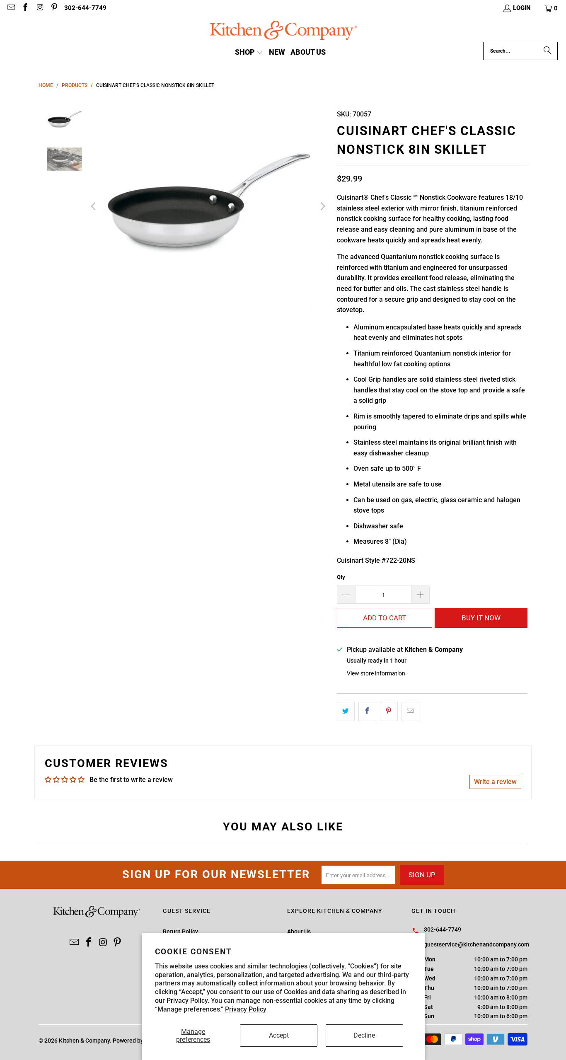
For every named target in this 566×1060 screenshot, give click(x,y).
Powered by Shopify (138, 1040)
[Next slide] (322, 206)
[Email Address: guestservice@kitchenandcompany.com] (10, 8)
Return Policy (180, 931)
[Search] (547, 51)
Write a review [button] (495, 782)
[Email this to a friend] (410, 711)
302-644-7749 (85, 8)
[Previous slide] (94, 206)
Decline (364, 1035)
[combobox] (520, 51)
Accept (279, 1035)
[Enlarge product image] (208, 206)
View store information (376, 673)
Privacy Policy (245, 1009)
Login (522, 8)
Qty (341, 577)
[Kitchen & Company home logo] (283, 31)
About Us (299, 931)
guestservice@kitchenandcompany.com (476, 944)
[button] (551, 8)
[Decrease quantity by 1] (346, 595)
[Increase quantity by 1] (420, 595)
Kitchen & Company (84, 1040)
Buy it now (481, 618)
